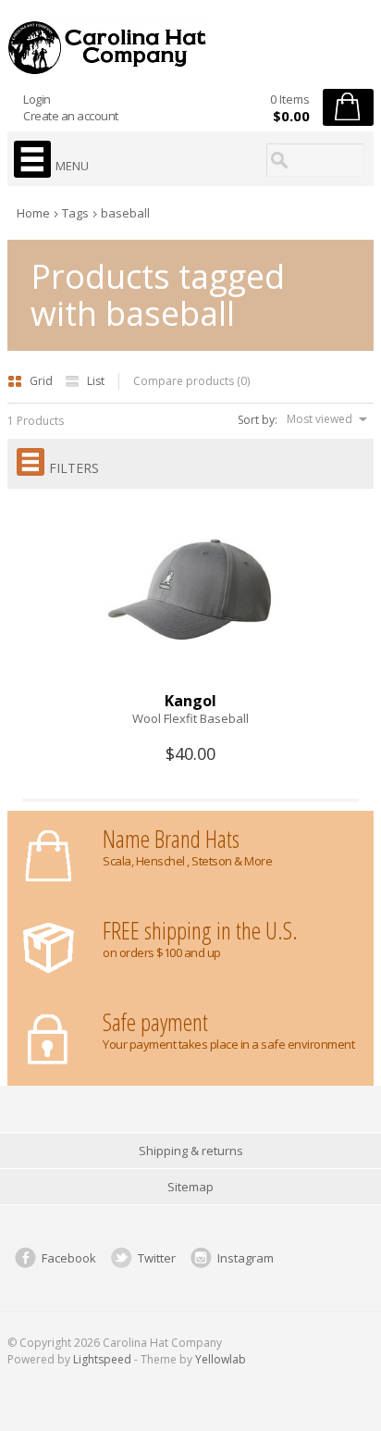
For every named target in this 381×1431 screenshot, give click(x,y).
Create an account (70, 115)
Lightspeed (102, 1359)
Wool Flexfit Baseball (190, 718)
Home (33, 213)
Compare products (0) (191, 381)
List (95, 381)
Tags (75, 213)
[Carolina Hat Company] (190, 47)
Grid (42, 381)
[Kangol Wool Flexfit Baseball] (190, 683)
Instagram (245, 1258)
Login (37, 99)
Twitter (157, 1258)
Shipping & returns (191, 1150)
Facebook (69, 1258)
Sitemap (190, 1186)
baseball (125, 213)
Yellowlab (220, 1359)
